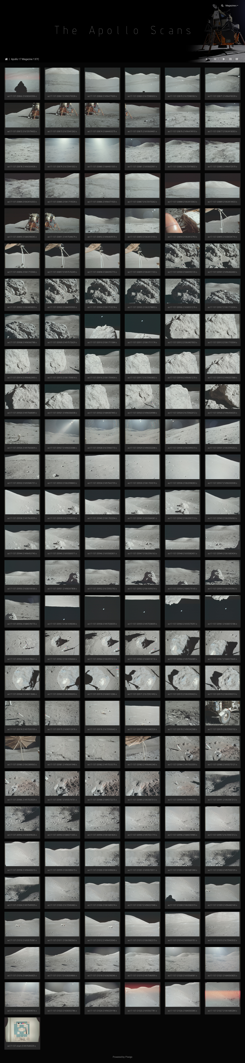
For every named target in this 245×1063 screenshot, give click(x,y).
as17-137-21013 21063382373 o (142, 940)
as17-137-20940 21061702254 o (102, 518)
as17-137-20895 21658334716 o (222, 237)
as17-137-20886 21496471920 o (102, 202)
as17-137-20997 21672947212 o (222, 835)
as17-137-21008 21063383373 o (182, 905)
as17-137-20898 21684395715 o (102, 272)
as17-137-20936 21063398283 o (182, 483)
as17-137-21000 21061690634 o (102, 870)
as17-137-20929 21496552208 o (142, 448)
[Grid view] (230, 59)
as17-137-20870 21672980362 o (182, 96)
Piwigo (128, 1057)
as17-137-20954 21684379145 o (182, 589)
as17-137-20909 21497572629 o (62, 342)
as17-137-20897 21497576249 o (62, 272)
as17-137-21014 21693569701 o (182, 940)
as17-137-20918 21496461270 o (182, 378)
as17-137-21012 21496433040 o (102, 940)
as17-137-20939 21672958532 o (62, 518)
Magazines (230, 5)
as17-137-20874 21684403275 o (102, 131)
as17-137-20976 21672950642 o (102, 729)
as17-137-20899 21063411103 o (142, 272)
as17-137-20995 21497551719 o (142, 835)
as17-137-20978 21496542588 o (182, 729)
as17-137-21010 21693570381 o (22, 940)
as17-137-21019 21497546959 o (142, 975)
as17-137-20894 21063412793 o (182, 237)
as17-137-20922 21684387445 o (102, 413)
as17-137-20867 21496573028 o (62, 96)
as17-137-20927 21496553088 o (62, 448)
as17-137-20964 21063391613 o (102, 659)
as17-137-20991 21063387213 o (222, 800)
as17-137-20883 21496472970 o (222, 166)
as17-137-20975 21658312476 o (62, 729)
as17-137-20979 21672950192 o (222, 729)
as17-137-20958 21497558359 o (102, 624)
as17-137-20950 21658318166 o (22, 589)
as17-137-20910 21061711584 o (102, 342)
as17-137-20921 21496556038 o (62, 413)
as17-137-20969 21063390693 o (62, 694)
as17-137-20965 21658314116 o (142, 659)
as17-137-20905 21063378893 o (142, 307)
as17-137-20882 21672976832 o (182, 166)
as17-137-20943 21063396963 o (222, 518)
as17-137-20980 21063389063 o (22, 764)
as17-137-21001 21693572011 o (142, 870)
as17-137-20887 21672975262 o (142, 202)
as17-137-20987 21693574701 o (62, 800)
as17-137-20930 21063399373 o (182, 448)
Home (6, 59)
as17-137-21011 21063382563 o (62, 940)
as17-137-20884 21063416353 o (22, 202)
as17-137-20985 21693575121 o (222, 764)
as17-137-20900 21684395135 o (182, 272)
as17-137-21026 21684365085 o (182, 1011)
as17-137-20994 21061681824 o (102, 835)
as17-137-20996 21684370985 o (182, 835)
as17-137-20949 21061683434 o (222, 553)
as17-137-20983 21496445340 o (142, 764)
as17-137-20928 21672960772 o (102, 448)
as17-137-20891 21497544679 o (62, 237)
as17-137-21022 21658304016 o (22, 1011)
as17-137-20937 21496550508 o (222, 483)
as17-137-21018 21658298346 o (102, 975)
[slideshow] (224, 59)
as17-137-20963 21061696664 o (62, 659)
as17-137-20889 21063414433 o (222, 202)
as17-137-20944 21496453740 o (22, 553)
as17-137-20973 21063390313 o (222, 694)
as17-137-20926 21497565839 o (22, 448)
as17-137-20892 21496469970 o (102, 237)
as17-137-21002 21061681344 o (182, 870)
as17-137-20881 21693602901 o (142, 166)
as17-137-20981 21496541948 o (62, 764)
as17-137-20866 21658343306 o (22, 96)
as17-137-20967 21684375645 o (222, 659)
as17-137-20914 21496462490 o (22, 378)
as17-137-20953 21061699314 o (142, 589)
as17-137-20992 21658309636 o (22, 835)
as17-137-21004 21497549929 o (22, 905)
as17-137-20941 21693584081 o (142, 518)
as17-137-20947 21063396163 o (142, 553)
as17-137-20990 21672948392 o (182, 800)
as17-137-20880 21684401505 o (102, 166)
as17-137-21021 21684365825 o (222, 975)
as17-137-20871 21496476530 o (222, 96)
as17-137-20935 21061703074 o (142, 483)
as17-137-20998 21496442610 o (22, 870)
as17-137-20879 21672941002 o (62, 166)
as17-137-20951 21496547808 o (62, 589)
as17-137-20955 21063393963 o (222, 589)
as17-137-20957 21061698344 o (62, 624)
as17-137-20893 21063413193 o (142, 237)
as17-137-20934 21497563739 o (102, 483)
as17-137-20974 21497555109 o (22, 729)
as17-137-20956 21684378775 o (22, 624)
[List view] (237, 59)
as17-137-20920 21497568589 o (22, 413)
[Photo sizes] (216, 59)
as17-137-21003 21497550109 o (222, 870)
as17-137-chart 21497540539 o (21, 1046)
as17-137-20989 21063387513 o (142, 800)
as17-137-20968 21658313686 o (22, 694)
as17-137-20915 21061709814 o (62, 378)
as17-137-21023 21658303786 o (62, 1011)
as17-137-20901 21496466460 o (222, 272)
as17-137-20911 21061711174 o (142, 342)
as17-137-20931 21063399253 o (222, 448)
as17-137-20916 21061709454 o (102, 378)
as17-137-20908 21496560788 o (22, 342)
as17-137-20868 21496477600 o (102, 96)
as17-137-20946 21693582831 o (102, 553)
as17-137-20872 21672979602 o (22, 131)
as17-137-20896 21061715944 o (22, 272)
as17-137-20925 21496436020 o (222, 413)
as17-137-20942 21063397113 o (182, 518)
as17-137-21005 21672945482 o (62, 905)
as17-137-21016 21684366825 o (22, 975)
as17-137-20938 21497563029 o (22, 518)
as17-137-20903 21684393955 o (62, 307)
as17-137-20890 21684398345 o (22, 237)
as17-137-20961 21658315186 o (222, 624)
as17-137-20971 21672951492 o (142, 694)
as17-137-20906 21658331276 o (182, 307)
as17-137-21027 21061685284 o (222, 1011)
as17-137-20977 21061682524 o (142, 729)
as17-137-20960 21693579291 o (182, 624)
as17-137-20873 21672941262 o (62, 131)
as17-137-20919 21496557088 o (222, 378)
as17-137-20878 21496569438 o (22, 166)
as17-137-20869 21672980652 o (142, 96)
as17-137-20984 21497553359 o (182, 764)
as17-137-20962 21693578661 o (22, 659)
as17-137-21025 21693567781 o (142, 1011)
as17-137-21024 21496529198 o (102, 1011)
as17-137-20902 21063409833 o (22, 307)
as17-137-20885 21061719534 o (62, 202)
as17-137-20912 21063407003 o (182, 342)
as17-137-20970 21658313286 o (102, 694)
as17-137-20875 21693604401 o (142, 131)
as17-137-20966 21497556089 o (182, 659)
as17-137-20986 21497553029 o (22, 800)
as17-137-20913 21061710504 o (222, 342)
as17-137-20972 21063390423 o (182, 694)
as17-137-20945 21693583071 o (62, 553)
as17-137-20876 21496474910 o (182, 131)
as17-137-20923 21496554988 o (142, 413)
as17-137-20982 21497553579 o (102, 764)
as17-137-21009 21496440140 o (222, 905)
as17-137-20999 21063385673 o (62, 870)
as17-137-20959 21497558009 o (142, 624)
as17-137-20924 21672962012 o (182, 413)
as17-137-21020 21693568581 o (182, 975)
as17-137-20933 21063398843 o (62, 483)
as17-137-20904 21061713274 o (102, 307)
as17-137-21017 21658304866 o (62, 975)
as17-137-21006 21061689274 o (102, 905)
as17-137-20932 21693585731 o (22, 483)
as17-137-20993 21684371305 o (62, 835)
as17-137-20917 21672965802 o (142, 378)
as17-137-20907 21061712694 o (222, 307)
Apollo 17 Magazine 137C (25, 59)
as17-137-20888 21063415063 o (182, 202)
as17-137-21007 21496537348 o (142, 905)
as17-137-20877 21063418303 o (222, 131)
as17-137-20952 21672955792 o (102, 589)
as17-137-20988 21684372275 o (102, 800)
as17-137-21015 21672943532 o (222, 940)
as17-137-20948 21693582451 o (182, 553)
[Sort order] (207, 59)
